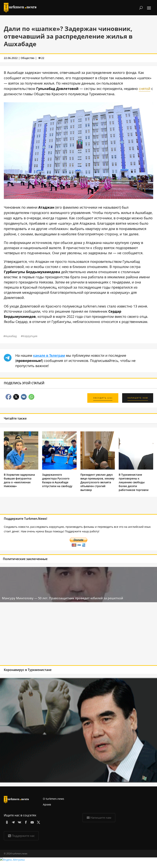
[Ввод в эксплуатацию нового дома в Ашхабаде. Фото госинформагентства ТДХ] (78, 197)
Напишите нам (100, 817)
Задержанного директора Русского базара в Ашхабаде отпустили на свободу (57, 480)
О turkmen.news (53, 799)
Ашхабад (11, 336)
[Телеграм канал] (12, 821)
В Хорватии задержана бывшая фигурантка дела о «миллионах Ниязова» (19, 480)
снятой (144, 88)
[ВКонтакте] (18, 821)
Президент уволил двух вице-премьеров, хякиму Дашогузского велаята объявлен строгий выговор (97, 482)
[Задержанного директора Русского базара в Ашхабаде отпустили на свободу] (59, 468)
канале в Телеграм (49, 355)
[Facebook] (25, 821)
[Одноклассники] (6, 821)
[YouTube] (31, 821)
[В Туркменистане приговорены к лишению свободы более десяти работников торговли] (136, 468)
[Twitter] (37, 821)
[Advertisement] (63, 634)
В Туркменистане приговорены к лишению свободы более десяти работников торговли (133, 482)
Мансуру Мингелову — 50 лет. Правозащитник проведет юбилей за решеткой (62, 598)
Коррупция (30, 336)
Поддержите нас (23, 836)
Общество (27, 58)
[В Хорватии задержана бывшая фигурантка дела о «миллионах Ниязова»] (21, 468)
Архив (47, 804)
